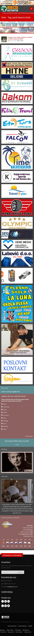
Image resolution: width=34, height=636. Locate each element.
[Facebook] (2, 601)
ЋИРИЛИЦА (7, 592)
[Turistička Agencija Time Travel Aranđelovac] (17, 158)
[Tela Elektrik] (17, 276)
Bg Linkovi (2, 630)
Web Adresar (26, 630)
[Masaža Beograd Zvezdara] (17, 340)
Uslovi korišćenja (22, 626)
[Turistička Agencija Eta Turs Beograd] (17, 123)
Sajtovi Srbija (10, 630)
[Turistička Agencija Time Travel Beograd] (17, 24)
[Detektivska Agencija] (17, 235)
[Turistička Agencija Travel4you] (17, 191)
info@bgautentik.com (12, 586)
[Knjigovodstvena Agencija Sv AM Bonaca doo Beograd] (17, 177)
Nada (4, 418)
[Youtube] (8, 605)
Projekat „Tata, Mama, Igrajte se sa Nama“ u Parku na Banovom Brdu (20, 38)
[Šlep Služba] (17, 379)
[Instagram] (8, 601)
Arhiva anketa (29, 436)
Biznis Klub (3, 632)
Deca (9, 40)
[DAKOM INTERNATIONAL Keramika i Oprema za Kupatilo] (17, 98)
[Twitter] (5, 601)
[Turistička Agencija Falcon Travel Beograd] (17, 30)
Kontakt (30, 626)
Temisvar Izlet (27, 632)
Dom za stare (19, 632)
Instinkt (5, 412)
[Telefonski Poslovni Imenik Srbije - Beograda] (17, 365)
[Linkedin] (5, 605)
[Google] (2, 605)
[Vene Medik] (17, 245)
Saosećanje (6, 407)
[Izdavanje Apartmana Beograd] (17, 223)
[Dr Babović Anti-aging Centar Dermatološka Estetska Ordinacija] (17, 85)
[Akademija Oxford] (17, 2)
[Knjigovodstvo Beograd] (17, 259)
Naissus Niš (11, 632)
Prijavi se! (20, 572)
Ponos (5, 423)
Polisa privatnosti (12, 626)
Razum (5, 409)
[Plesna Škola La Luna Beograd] (17, 304)
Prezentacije (18, 630)
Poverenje (6, 415)
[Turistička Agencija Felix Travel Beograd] (17, 111)
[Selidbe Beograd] (17, 71)
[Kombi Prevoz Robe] (17, 208)
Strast (4, 429)
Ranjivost (5, 426)
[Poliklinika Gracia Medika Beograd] (17, 53)
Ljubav (5, 404)
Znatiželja (5, 421)
